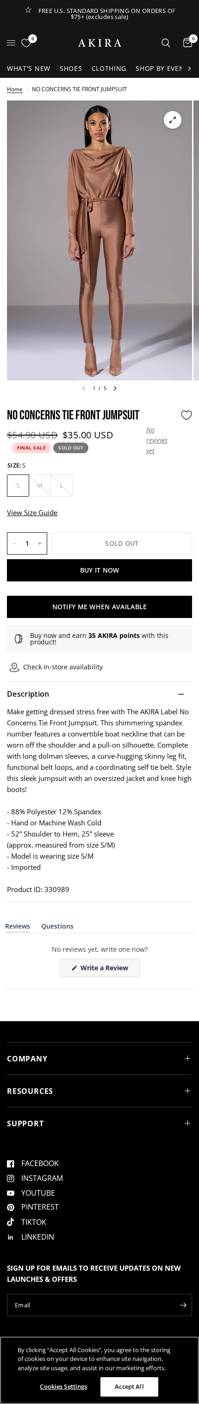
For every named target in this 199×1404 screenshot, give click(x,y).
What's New (28, 68)
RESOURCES (30, 1091)
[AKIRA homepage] (99, 43)
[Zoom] (172, 120)
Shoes (71, 68)
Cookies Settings (63, 1386)
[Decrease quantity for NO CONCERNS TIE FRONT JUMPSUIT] (14, 543)
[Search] (166, 42)
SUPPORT (25, 1123)
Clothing (109, 68)
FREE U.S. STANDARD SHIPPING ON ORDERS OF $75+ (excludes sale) (107, 13)
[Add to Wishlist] (186, 415)
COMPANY (27, 1059)
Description (28, 694)
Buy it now (99, 570)
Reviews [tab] (17, 928)
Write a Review (106, 970)
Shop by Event (162, 68)
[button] (161, 440)
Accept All (129, 1386)
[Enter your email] (183, 1305)
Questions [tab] (57, 928)
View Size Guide (32, 512)
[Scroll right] (189, 68)
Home (15, 89)
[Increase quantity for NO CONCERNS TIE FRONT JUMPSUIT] (40, 543)
